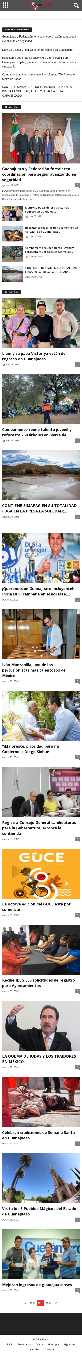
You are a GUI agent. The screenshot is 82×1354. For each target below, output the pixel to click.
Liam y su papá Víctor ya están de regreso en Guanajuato (37, 49)
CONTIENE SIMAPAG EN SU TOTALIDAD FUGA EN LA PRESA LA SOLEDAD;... (51, 270)
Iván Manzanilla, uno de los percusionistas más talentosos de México (34, 670)
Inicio (10, 1344)
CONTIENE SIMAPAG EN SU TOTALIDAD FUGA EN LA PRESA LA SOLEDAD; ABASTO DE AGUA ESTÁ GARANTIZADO (37, 91)
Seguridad (34, 1349)
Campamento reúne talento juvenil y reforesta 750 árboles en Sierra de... (49, 250)
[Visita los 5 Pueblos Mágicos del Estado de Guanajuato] (41, 1178)
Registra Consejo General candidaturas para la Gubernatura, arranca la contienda (39, 828)
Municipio (53, 1344)
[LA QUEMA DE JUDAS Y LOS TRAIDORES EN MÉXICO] (41, 1026)
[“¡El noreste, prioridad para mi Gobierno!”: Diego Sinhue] (41, 716)
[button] (75, 5)
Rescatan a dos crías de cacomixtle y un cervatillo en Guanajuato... (51, 229)
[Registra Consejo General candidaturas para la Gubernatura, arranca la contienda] (41, 792)
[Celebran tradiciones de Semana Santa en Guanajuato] (41, 1102)
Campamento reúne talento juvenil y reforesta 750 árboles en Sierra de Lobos (39, 76)
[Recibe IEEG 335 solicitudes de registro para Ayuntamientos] (41, 950)
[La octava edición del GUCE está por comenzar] (41, 874)
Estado (39, 1344)
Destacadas (24, 1344)
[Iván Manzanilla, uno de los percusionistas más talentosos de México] (41, 634)
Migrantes (69, 1344)
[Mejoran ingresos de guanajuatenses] (41, 1254)
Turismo (49, 1349)
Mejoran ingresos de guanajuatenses (37, 1284)
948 (48, 1302)
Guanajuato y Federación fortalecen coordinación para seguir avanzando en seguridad (39, 39)
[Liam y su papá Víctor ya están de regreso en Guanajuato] (12, 213)
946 (32, 1302)
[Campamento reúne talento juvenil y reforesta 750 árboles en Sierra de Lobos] (12, 254)
